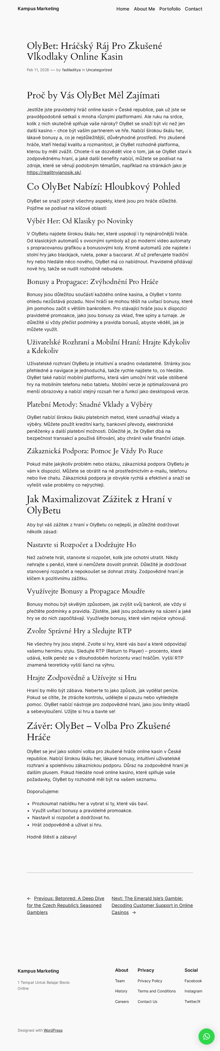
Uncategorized (99, 69)
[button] (207, 1036)
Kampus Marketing (38, 8)
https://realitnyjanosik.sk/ (54, 172)
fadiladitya (71, 69)
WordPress (53, 1030)
